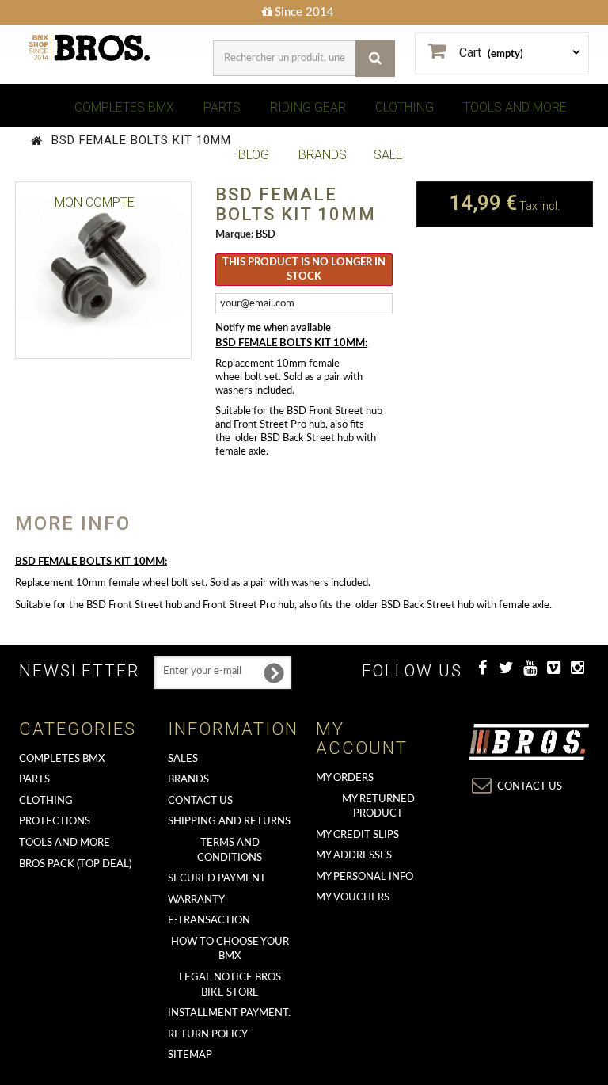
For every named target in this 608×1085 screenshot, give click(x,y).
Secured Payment (217, 879)
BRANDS (322, 154)
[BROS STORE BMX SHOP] (90, 47)
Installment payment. (229, 1013)
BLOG (253, 154)
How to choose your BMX (230, 949)
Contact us (200, 801)
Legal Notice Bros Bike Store (230, 985)
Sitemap (190, 1055)
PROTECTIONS (54, 822)
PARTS (222, 107)
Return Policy (208, 1035)
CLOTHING (404, 107)
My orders (345, 778)
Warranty (196, 900)
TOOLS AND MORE (515, 107)
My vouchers (353, 898)
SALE (388, 154)
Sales (183, 759)
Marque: (234, 235)
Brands (188, 780)
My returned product (378, 807)
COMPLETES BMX (124, 107)
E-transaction (209, 921)
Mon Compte (95, 202)
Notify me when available (273, 328)
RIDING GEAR (308, 107)
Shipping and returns (229, 822)
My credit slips (357, 835)
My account (362, 738)
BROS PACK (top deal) (75, 864)
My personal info (364, 877)
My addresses (354, 856)
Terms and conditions (229, 850)
